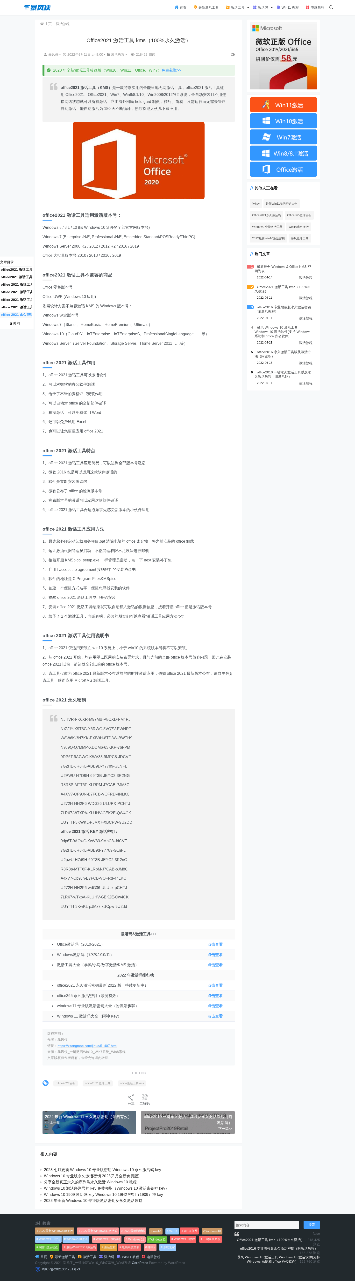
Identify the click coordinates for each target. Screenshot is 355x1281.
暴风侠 (53, 54)
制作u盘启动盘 (48, 1247)
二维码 (145, 1104)
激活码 (262, 7)
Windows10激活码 (108, 1239)
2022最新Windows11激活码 (99, 1231)
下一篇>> (225, 1129)
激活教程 (63, 24)
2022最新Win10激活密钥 (268, 238)
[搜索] (331, 7)
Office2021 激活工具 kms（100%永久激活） (270, 1240)
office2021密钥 (65, 1083)
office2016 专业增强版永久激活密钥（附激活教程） (279, 1248)
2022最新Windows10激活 (56, 1231)
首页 (182, 7)
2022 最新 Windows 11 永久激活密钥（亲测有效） (88, 1117)
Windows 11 (136, 1239)
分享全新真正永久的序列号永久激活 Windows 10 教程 (90, 1182)
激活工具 (237, 7)
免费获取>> (171, 70)
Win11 (173, 1231)
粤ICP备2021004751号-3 (61, 1269)
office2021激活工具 (97, 1083)
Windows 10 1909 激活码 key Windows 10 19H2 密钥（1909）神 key (103, 1195)
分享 (131, 1104)
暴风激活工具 (299, 238)
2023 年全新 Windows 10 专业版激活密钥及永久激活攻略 (93, 1201)
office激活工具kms (132, 1083)
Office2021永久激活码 (266, 215)
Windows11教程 (184, 1239)
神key (256, 203)
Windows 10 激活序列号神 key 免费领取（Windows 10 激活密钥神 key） (106, 1188)
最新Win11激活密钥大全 (281, 203)
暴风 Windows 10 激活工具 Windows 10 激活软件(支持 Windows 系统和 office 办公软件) (282, 331)
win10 (157, 1231)
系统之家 (169, 1247)
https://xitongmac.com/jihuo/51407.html (87, 1046)
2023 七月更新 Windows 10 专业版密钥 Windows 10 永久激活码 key (102, 1170)
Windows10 (213, 1231)
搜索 (312, 1225)
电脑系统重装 (130, 1247)
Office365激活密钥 (299, 215)
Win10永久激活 (299, 226)
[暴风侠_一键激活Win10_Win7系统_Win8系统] (37, 7)
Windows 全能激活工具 (267, 226)
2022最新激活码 (134, 1231)
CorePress (140, 1263)
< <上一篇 (52, 1122)
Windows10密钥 (49, 1239)
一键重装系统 (211, 1239)
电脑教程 (317, 7)
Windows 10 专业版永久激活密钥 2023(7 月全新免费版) (91, 1176)
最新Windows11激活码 (81, 1247)
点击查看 (215, 944)
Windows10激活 (77, 1239)
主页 (48, 24)
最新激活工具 (208, 7)
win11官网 (190, 1231)
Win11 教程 (290, 7)
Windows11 (158, 1239)
